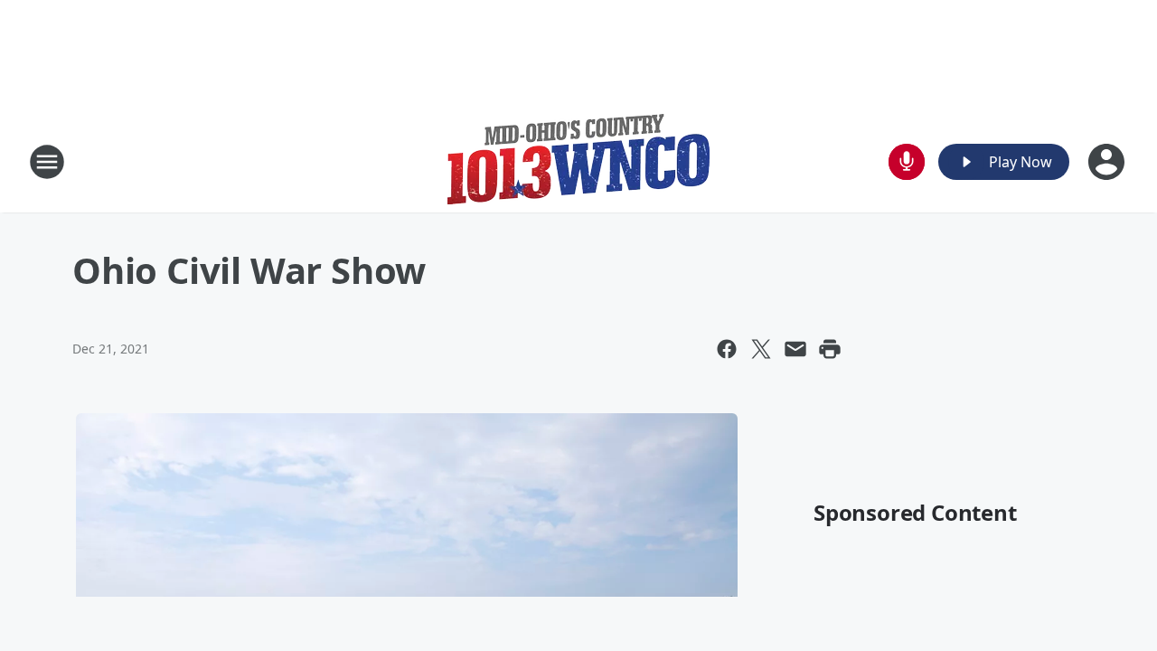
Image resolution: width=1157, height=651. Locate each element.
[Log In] (1108, 162)
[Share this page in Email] (795, 349)
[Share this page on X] (761, 349)
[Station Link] (578, 161)
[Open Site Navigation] (47, 162)
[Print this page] (829, 349)
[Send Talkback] (907, 162)
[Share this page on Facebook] (726, 349)
